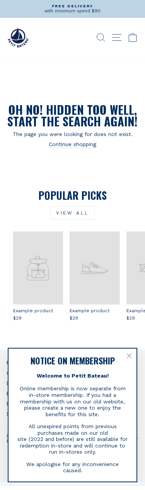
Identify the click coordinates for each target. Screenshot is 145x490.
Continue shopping (72, 144)
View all (72, 213)
